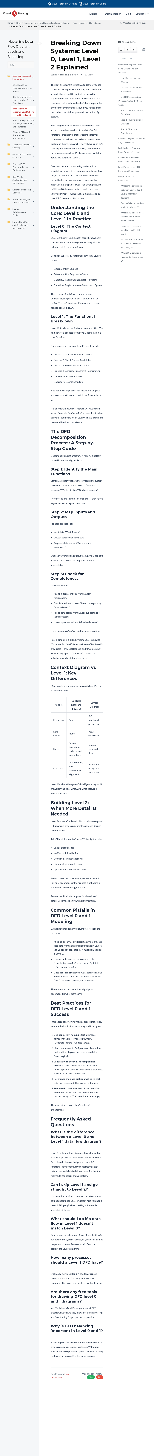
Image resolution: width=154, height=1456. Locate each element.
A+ (134, 49)
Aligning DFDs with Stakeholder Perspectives (22, 135)
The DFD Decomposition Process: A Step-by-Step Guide (130, 101)
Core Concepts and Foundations (21, 77)
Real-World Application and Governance (19, 180)
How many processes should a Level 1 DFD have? (131, 230)
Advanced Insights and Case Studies (21, 201)
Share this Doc (129, 42)
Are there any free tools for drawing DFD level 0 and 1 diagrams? (132, 243)
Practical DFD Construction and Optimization (20, 167)
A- (121, 49)
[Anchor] (101, 213)
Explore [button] (93, 13)
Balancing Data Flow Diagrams (21, 156)
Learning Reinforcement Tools (19, 212)
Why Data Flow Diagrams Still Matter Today (22, 88)
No (99, 1377)
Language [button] (141, 13)
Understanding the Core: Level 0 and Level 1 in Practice (130, 68)
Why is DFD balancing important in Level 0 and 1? (132, 256)
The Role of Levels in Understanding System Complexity (23, 100)
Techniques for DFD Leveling (21, 146)
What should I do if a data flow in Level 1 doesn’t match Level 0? (133, 216)
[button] (98, 14)
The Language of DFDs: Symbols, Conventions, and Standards (24, 123)
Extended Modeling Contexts (21, 191)
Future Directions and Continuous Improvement (20, 225)
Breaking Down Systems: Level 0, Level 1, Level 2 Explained (23, 111)
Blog (128, 13)
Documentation (113, 13)
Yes (91, 1377)
